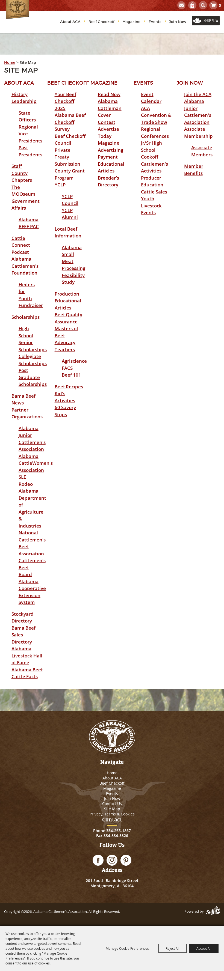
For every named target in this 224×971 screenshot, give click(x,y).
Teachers (65, 349)
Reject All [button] (172, 948)
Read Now (109, 94)
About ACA (70, 21)
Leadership (24, 101)
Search (203, 5)
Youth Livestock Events (151, 205)
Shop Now (211, 20)
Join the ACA (197, 94)
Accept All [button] (203, 948)
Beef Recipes (69, 386)
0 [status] (220, 5)
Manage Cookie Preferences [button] (127, 948)
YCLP (60, 184)
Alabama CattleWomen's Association (36, 463)
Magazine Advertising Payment (110, 150)
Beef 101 (71, 375)
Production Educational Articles (68, 301)
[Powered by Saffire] (213, 911)
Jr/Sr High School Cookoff (151, 150)
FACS (67, 368)
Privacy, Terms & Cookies (112, 814)
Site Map (112, 808)
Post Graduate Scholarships (33, 377)
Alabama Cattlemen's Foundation (25, 266)
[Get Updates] (181, 5)
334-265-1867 (118, 830)
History (19, 94)
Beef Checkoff (101, 21)
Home (9, 62)
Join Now (177, 21)
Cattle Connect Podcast (20, 245)
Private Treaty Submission (67, 157)
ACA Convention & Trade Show (156, 115)
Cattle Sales (154, 192)
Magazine (131, 21)
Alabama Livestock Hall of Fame (26, 655)
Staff (16, 166)
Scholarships (25, 317)
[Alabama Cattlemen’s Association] (17, 9)
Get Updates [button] (181, 5)
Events (155, 21)
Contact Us (112, 803)
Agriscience (74, 361)
